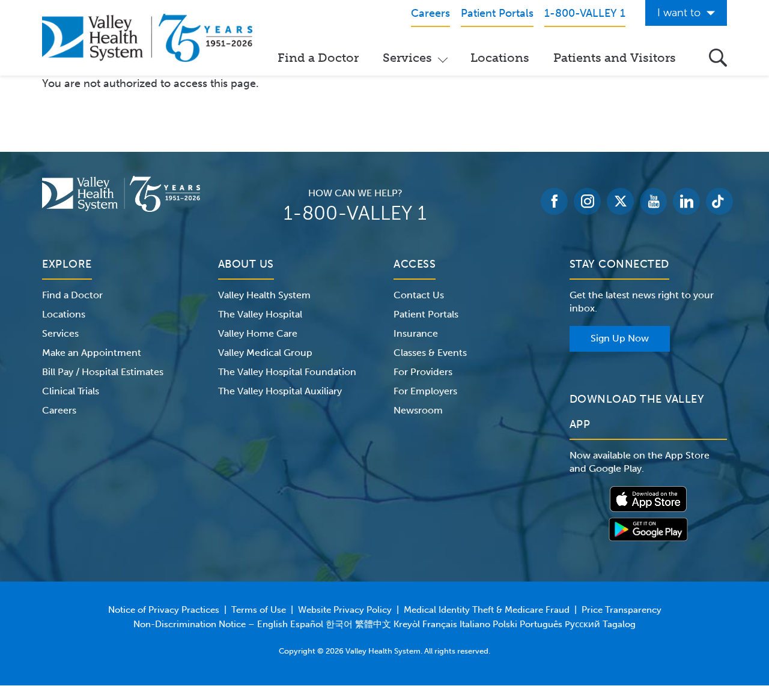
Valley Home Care (257, 333)
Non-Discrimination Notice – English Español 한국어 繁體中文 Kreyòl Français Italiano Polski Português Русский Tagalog (384, 624)
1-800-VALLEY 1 (355, 213)
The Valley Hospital (260, 314)
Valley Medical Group (265, 352)
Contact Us (419, 295)
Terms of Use (258, 609)
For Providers (423, 372)
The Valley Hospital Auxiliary (280, 391)
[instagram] (587, 201)
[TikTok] (719, 201)
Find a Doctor (318, 57)
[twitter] (620, 201)
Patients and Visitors (614, 57)
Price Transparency (621, 609)
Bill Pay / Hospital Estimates (102, 372)
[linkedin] (686, 201)
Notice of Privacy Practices (163, 609)
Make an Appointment (91, 352)
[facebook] (554, 201)
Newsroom (418, 410)
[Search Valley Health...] (718, 58)
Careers (59, 410)
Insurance (416, 333)
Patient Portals (426, 314)
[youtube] (653, 201)
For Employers (425, 391)
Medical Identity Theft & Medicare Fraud (487, 609)
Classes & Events (430, 352)
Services (407, 57)
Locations (499, 57)
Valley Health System (264, 295)
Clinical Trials (70, 391)
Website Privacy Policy (345, 609)
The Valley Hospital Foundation (287, 372)
